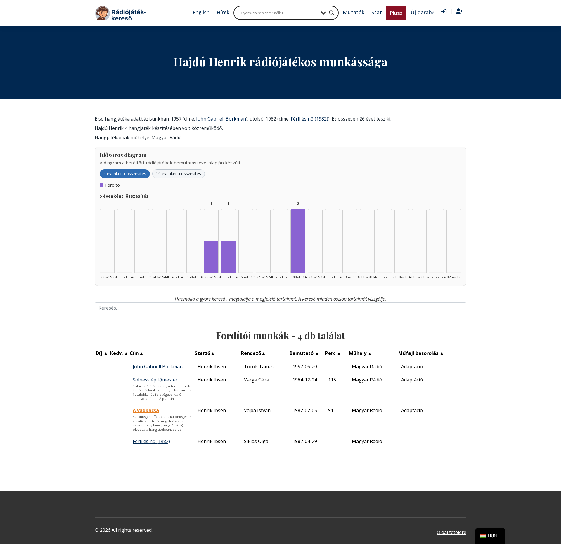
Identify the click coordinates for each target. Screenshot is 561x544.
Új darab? (422, 12)
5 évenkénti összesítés (124, 173)
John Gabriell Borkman (221, 119)
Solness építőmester (155, 379)
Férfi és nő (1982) (309, 119)
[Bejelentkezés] (443, 11)
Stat (376, 12)
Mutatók (353, 12)
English (201, 12)
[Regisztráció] (459, 11)
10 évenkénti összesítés (178, 173)
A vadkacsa (146, 410)
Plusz (396, 13)
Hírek (223, 12)
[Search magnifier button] (332, 13)
